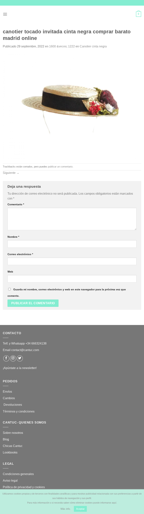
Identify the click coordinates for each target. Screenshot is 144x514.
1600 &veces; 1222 (62, 46)
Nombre (13, 236)
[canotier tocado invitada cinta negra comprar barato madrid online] (72, 106)
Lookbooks (10, 452)
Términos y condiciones (19, 411)
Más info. (66, 508)
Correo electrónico (20, 254)
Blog (6, 439)
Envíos (7, 391)
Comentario (16, 204)
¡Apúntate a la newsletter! (20, 368)
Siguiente (11, 172)
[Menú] (5, 14)
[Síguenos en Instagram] (13, 358)
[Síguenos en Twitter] (20, 358)
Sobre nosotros (13, 432)
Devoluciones (13, 404)
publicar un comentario (60, 166)
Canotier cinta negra (93, 46)
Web (10, 271)
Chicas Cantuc (12, 446)
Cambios (9, 398)
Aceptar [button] (80, 508)
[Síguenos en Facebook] (6, 358)
